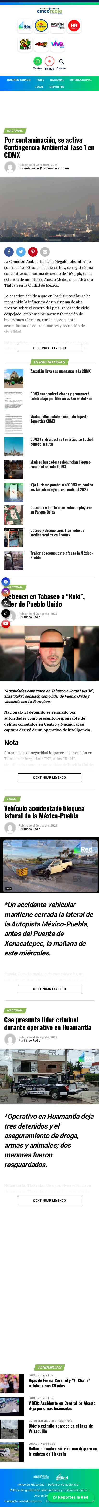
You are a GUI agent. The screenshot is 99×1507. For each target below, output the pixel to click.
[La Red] (25, 26)
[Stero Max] (41, 44)
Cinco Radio (32, 617)
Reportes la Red (72, 1497)
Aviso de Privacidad (31, 1484)
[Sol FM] (25, 44)
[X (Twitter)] (5, 602)
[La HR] (74, 26)
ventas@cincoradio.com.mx (23, 1501)
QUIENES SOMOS (19, 80)
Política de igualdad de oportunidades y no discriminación (48, 1490)
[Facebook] (5, 581)
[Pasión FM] (57, 26)
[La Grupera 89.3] (41, 26)
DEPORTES (57, 87)
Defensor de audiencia (63, 1484)
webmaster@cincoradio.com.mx (46, 168)
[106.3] (57, 44)
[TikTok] (5, 613)
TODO (40, 80)
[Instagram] (5, 592)
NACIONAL (57, 80)
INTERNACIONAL (81, 80)
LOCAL (39, 87)
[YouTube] (5, 624)
